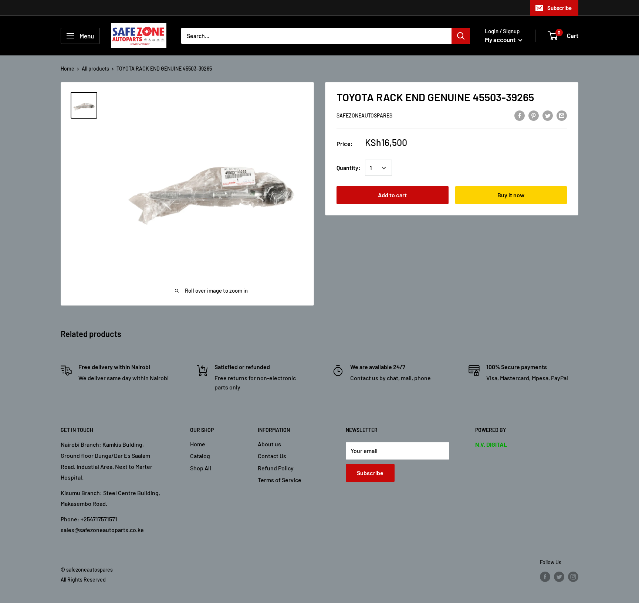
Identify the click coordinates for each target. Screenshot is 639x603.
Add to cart (392, 195)
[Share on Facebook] (519, 115)
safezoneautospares (364, 116)
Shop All (200, 467)
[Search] (461, 36)
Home (67, 68)
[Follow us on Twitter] (559, 577)
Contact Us (272, 455)
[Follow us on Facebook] (545, 577)
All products (95, 68)
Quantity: (349, 167)
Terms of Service (279, 479)
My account (501, 39)
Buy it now (510, 195)
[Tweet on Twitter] (547, 115)
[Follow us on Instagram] (573, 577)
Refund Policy (276, 467)
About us (269, 443)
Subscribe (559, 7)
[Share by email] (562, 115)
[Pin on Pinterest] (533, 115)
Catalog (200, 455)
